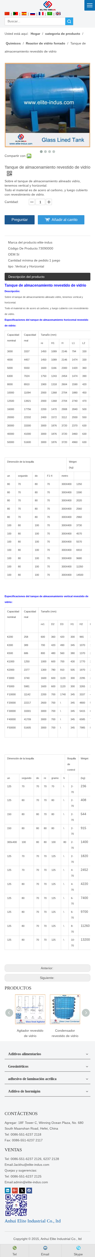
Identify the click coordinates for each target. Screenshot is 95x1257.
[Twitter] (22, 1190)
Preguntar (20, 220)
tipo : (11, 266)
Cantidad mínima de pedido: (28, 260)
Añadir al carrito (64, 220)
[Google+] (15, 1190)
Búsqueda (69, 21)
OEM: (12, 254)
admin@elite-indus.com (31, 1182)
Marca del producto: (22, 242)
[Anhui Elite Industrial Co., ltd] (47, 5)
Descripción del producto (26, 277)
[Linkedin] (8, 1190)
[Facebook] (29, 1190)
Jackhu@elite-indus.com (31, 1164)
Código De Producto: (23, 248)
